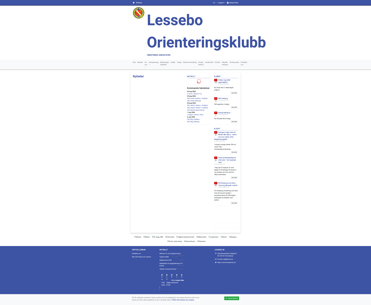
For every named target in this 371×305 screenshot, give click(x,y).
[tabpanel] (162, 279)
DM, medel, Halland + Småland (197, 98)
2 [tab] (163, 291)
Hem (134, 62)
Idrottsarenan (234, 62)
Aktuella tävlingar (225, 63)
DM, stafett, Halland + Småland (197, 105)
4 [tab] (167, 291)
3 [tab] (165, 291)
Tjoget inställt (164, 257)
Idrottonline (209, 62)
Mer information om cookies (141, 257)
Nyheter (140, 62)
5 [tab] (169, 291)
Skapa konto (233, 3)
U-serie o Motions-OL (194, 94)
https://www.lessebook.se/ (226, 262)
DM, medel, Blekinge (194, 101)
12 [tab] (182, 291)
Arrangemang (154, 62)
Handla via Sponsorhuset (168, 269)
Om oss (146, 63)
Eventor (217, 62)
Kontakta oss (244, 63)
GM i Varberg (223, 98)
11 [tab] (180, 291)
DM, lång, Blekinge (193, 122)
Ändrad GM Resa (224, 113)
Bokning (139, 3)
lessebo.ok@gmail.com (225, 259)
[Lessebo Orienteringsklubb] (138, 13)
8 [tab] (175, 291)
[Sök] (215, 3)
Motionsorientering (190, 62)
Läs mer (234, 93)
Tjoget (179, 62)
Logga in (221, 3)
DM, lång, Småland (193, 119)
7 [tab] (173, 291)
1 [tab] (161, 291)
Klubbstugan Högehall (164, 63)
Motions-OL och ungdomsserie (170, 253)
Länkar (173, 62)
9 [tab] (177, 291)
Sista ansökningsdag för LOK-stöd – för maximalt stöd (227, 160)
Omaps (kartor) (201, 63)
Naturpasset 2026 (166, 260)
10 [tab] (179, 291)
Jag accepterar (232, 298)
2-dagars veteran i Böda (195, 115)
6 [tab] (171, 291)
